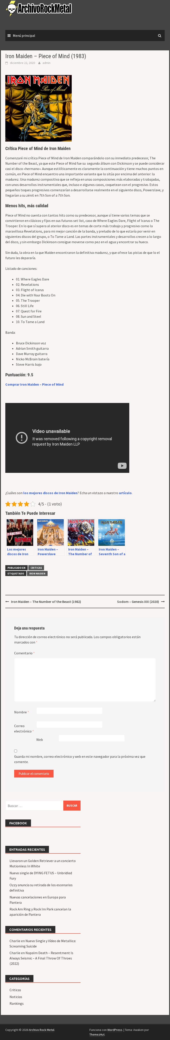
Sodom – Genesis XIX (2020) (138, 601)
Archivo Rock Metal (41, 1030)
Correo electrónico (24, 728)
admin (46, 63)
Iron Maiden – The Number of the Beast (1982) (46, 601)
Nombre (21, 712)
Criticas (36, 567)
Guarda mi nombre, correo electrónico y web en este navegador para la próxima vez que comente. (79, 759)
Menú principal (24, 35)
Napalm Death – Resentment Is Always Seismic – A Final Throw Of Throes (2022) (41, 958)
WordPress (114, 1030)
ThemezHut (96, 1034)
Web (39, 739)
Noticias (16, 997)
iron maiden (37, 573)
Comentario (24, 653)
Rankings (17, 1003)
